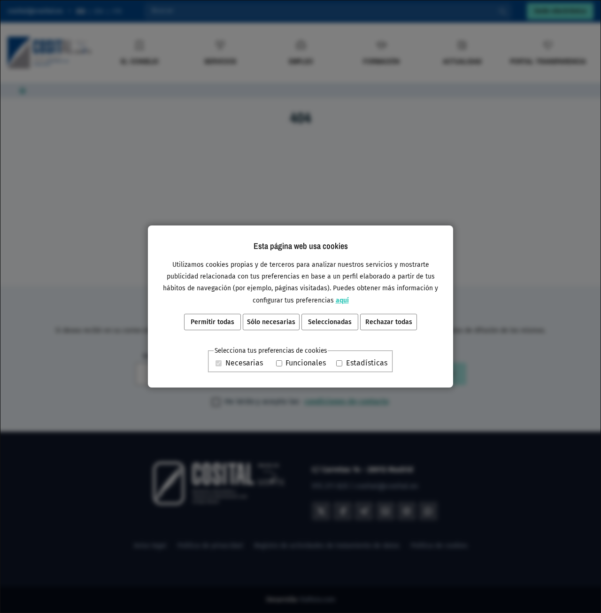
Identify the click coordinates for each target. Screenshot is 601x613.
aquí (342, 300)
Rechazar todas (388, 322)
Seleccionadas (330, 322)
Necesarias (244, 363)
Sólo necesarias (271, 322)
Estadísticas (366, 363)
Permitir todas (212, 322)
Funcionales (305, 363)
